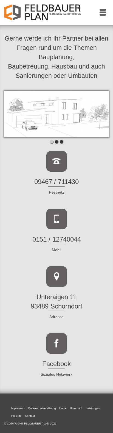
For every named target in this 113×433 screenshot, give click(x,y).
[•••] (56, 114)
